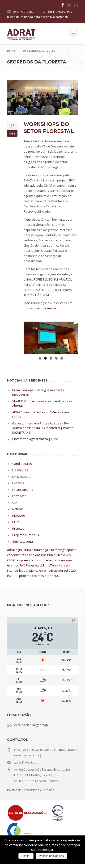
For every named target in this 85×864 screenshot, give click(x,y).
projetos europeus (45, 576)
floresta (64, 565)
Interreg (12, 570)
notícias (52, 570)
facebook (63, 5)
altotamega (40, 550)
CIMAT (11, 560)
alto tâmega (57, 550)
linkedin (76, 5)
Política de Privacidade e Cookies (30, 790)
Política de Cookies (51, 856)
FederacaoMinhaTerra (42, 565)
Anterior (29, 336)
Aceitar (25, 856)
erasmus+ (53, 560)
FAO (22, 565)
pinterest (69, 5)
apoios (71, 550)
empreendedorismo (31, 560)
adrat (11, 550)
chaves (65, 555)
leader (24, 570)
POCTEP (12, 576)
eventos (13, 565)
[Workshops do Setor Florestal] (42, 97)
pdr (60, 570)
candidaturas (16, 555)
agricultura (23, 550)
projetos (25, 576)
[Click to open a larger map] (27, 725)
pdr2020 (70, 570)
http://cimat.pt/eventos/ (41, 308)
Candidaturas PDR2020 (43, 555)
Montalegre (37, 570)
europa (66, 560)
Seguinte (72, 336)
